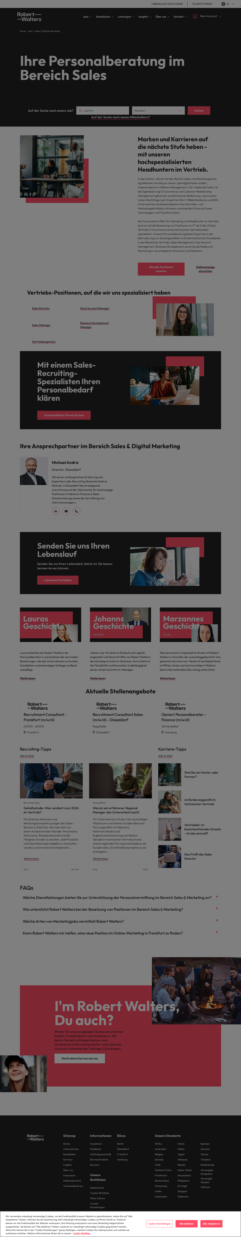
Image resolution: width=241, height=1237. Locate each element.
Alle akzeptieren (211, 1223)
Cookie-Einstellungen (159, 1223)
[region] (120, 1224)
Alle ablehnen (186, 1223)
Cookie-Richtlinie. (82, 1233)
